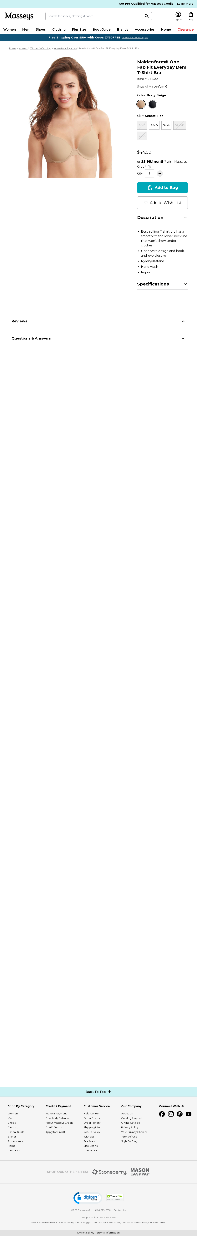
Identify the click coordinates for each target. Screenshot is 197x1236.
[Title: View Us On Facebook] (162, 1114)
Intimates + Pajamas (65, 48)
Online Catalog (130, 1122)
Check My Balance (57, 1118)
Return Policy (91, 1131)
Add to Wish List (165, 236)
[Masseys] (19, 16)
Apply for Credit (55, 1131)
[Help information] (149, 166)
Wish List (88, 1136)
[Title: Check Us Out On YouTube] (188, 1114)
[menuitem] (9, 29)
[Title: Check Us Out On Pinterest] (180, 1114)
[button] (87, 1198)
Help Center (91, 1113)
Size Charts (90, 1145)
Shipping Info (91, 1127)
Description (150, 250)
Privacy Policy (129, 1127)
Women (9, 29)
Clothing (59, 29)
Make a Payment (56, 1113)
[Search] (147, 16)
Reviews (19, 354)
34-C (142, 125)
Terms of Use (129, 1136)
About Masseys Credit (59, 1122)
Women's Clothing (40, 48)
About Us (127, 1113)
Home (166, 29)
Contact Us (90, 1150)
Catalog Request (131, 1118)
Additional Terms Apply (135, 37)
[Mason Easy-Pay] (140, 1172)
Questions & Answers (31, 371)
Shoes (41, 29)
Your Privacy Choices (134, 1131)
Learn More (185, 3)
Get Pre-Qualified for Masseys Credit (146, 3)
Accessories (145, 29)
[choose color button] (141, 104)
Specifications (153, 317)
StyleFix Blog (129, 1141)
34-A (166, 125)
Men (25, 29)
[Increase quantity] (160, 207)
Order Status (91, 1118)
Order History (91, 1122)
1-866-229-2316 (102, 1210)
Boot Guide (102, 29)
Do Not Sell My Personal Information (98, 1232)
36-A (142, 136)
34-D (154, 125)
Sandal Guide (16, 1131)
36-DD (179, 125)
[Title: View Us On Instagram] (171, 1114)
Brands (122, 29)
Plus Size (79, 29)
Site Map (89, 1141)
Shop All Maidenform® (152, 86)
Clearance (186, 29)
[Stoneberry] (109, 1172)
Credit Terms (54, 1127)
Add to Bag (166, 220)
